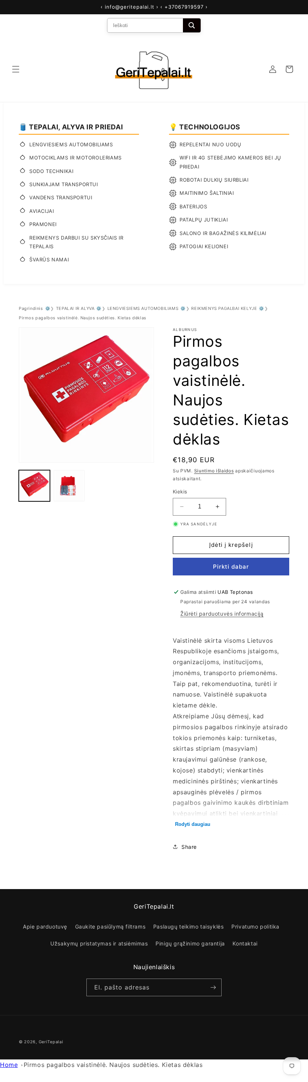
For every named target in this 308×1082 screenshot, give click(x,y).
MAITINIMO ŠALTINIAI (207, 193)
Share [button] (189, 847)
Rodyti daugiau (192, 824)
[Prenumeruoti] (213, 987)
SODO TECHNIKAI (51, 171)
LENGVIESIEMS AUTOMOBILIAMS (71, 144)
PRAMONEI (43, 224)
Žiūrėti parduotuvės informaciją (222, 613)
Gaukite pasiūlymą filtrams (110, 926)
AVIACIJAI (41, 211)
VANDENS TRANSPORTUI (60, 197)
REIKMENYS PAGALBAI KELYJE (224, 308)
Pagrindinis (31, 308)
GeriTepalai (51, 1041)
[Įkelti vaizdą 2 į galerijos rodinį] (69, 485)
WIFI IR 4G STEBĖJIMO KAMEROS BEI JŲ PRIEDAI (230, 162)
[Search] (192, 25)
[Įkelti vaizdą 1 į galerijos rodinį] (34, 485)
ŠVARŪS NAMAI (49, 259)
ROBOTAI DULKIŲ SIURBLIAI (214, 180)
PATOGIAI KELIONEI (204, 246)
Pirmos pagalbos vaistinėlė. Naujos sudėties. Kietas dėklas (113, 1064)
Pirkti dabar (231, 566)
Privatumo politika (255, 926)
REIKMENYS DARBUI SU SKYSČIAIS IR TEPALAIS (76, 242)
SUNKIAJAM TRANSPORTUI (63, 184)
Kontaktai (245, 943)
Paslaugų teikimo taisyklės (188, 926)
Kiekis (180, 492)
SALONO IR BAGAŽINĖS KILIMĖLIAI (223, 233)
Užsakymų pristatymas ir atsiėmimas (99, 943)
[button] (16, 69)
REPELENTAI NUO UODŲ (210, 144)
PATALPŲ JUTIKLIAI (204, 220)
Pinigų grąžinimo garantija (190, 943)
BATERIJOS (193, 206)
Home (9, 1064)
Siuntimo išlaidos (214, 470)
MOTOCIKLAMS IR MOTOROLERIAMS (75, 158)
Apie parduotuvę (45, 926)
